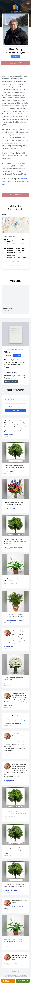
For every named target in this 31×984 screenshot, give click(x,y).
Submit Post (15, 410)
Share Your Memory (10, 381)
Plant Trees (15, 265)
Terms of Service (20, 976)
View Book (8, 355)
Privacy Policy (11, 976)
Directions (15, 261)
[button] (16, 223)
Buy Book (17, 355)
